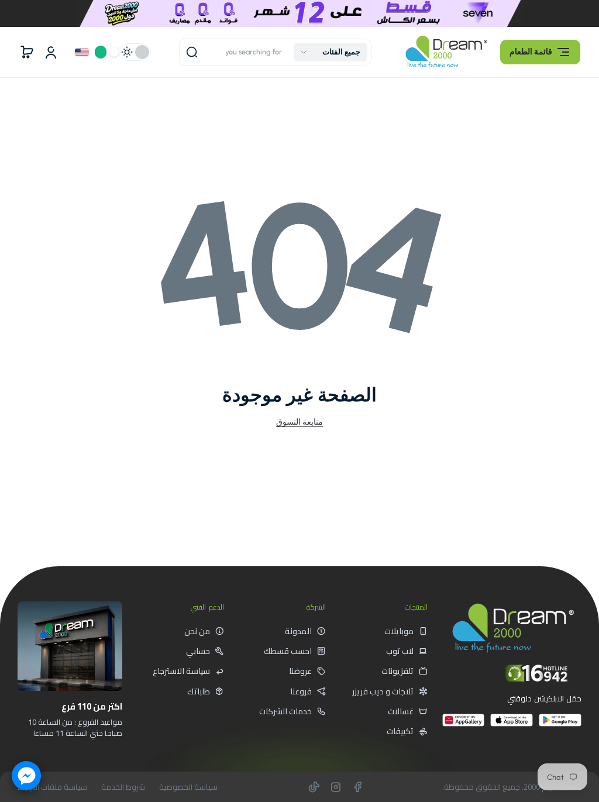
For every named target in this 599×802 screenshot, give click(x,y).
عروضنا (300, 671)
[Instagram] (335, 786)
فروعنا (301, 691)
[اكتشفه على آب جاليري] (463, 725)
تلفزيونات (397, 671)
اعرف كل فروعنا (80, 759)
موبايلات (399, 631)
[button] (540, 52)
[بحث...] (192, 52)
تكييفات (400, 731)
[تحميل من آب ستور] (511, 725)
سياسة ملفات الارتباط (52, 787)
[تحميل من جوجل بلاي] (560, 725)
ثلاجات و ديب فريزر (383, 691)
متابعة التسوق (299, 422)
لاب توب (400, 651)
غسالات (401, 711)
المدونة (298, 631)
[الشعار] (446, 52)
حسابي (198, 651)
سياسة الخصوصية (188, 787)
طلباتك (198, 691)
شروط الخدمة (123, 787)
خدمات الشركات (285, 711)
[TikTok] (314, 786)
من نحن (197, 631)
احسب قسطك (288, 651)
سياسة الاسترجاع (181, 671)
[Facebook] (357, 786)
